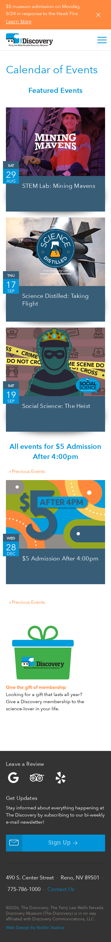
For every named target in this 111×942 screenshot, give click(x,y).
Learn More (18, 22)
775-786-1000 (24, 889)
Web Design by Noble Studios (35, 927)
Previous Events (27, 471)
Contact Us (60, 889)
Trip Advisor (37, 777)
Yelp (55, 777)
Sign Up (60, 843)
